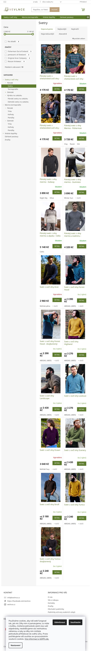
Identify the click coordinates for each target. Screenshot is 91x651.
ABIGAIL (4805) (70, 306)
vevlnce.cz (11, 604)
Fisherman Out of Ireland (19, 51)
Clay (66, 144)
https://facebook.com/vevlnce (18, 601)
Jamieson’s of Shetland (18, 55)
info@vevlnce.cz (13, 597)
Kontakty (51, 603)
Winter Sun (68, 198)
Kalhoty (11, 114)
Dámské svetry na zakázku (18, 102)
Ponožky (11, 117)
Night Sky (43, 198)
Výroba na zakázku (14, 95)
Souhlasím (76, 622)
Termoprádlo (13, 89)
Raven (72, 144)
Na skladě (13, 41)
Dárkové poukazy (11, 136)
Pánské (10, 83)
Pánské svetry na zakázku (18, 98)
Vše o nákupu (47, 2)
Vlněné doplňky (11, 133)
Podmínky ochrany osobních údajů (61, 612)
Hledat (55, 9)
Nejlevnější (62, 29)
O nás (35, 2)
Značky (7, 140)
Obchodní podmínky (56, 609)
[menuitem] (10, 17)
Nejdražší (75, 29)
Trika (10, 111)
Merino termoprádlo (13, 105)
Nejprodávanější (47, 34)
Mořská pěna (45, 306)
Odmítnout (59, 622)
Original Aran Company (19, 58)
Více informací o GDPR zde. (37, 639)
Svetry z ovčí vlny (11, 79)
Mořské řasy (44, 469)
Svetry (10, 86)
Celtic (42, 252)
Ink (78, 144)
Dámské (10, 92)
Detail (57, 89)
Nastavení (15, 645)
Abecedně (63, 34)
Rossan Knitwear (16, 61)
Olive (52, 198)
